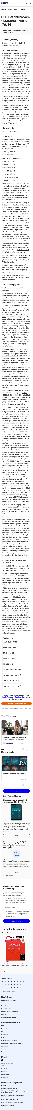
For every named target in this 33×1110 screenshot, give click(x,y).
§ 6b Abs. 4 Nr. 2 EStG (17, 67)
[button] (16, 703)
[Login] (30, 3)
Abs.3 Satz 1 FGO (21, 617)
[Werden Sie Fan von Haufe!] (2, 1060)
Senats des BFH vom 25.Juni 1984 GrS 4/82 (16, 355)
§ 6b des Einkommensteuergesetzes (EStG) (15, 228)
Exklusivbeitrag (8, 743)
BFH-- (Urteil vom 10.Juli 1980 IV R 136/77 (16, 311)
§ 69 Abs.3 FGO (23, 363)
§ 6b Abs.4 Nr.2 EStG (19, 380)
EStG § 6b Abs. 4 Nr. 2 (10, 131)
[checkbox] (4, 912)
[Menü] (12, 3)
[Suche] (26, 3)
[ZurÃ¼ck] (23, 749)
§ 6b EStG (21, 43)
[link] (3, 9)
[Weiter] (27, 749)
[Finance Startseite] (5, 3)
